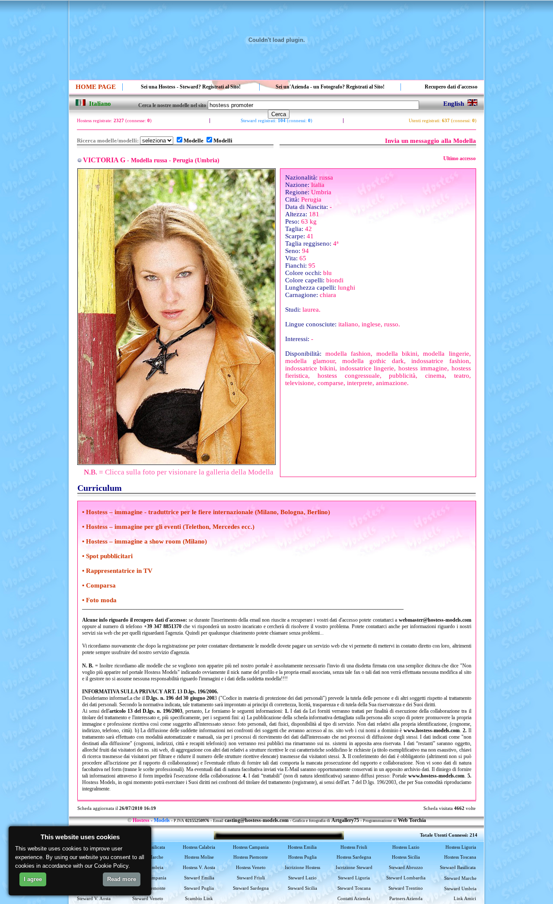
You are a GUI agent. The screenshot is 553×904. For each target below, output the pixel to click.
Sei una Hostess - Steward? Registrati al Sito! (191, 87)
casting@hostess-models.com (257, 820)
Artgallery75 (345, 820)
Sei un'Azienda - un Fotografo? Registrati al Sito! (330, 87)
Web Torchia (412, 820)
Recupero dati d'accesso (451, 87)
